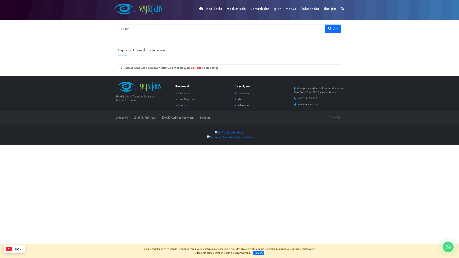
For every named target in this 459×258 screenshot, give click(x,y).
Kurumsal (182, 86)
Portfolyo (183, 105)
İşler (240, 99)
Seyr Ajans (243, 86)
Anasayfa (122, 117)
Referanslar (243, 105)
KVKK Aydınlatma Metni (178, 117)
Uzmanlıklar (244, 93)
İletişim (205, 117)
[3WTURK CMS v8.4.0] (230, 132)
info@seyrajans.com (308, 104)
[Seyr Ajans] (137, 9)
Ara (335, 28)
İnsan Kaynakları (186, 99)
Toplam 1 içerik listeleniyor (143, 50)
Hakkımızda (184, 93)
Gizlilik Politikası (145, 117)
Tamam (259, 253)
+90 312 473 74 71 (308, 98)
